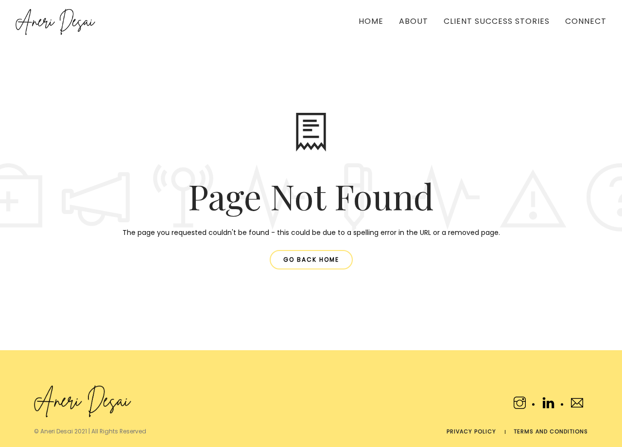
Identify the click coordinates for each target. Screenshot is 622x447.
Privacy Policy (471, 431)
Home (371, 21)
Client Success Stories (497, 21)
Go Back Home (311, 259)
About (413, 21)
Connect (585, 21)
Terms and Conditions (551, 431)
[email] (577, 405)
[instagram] (521, 405)
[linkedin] (549, 405)
